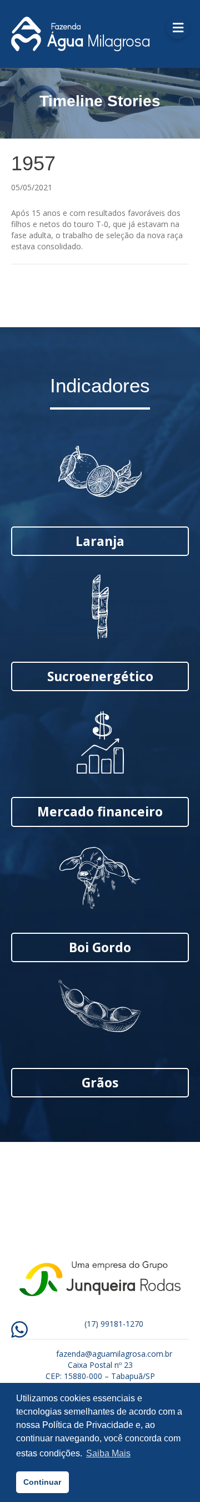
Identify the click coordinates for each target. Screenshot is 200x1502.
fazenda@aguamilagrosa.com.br (114, 1353)
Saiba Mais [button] (108, 1453)
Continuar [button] (42, 1482)
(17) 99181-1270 (113, 1323)
